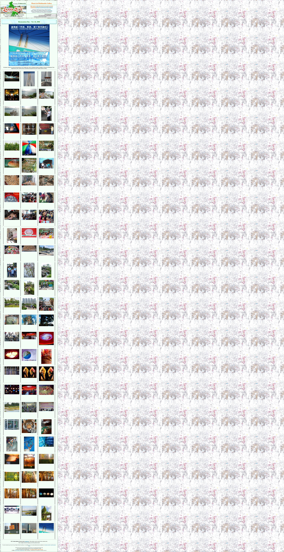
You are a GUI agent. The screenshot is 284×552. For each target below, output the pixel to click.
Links (47, 7)
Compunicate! (22, 550)
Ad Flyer (38, 7)
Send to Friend (42, 7)
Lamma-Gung (49, 10)
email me (27, 541)
